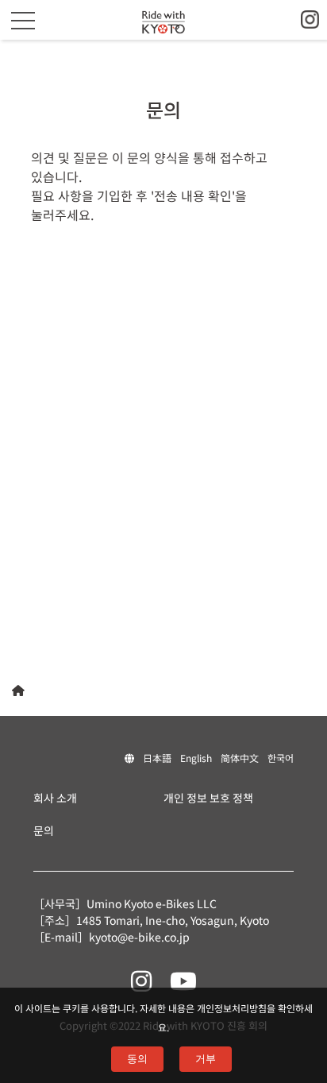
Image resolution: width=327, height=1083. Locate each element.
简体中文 (240, 757)
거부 (205, 1059)
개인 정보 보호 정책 (208, 798)
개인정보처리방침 (232, 1008)
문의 (43, 830)
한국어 (280, 757)
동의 (137, 1059)
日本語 (157, 757)
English (196, 757)
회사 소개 (55, 798)
